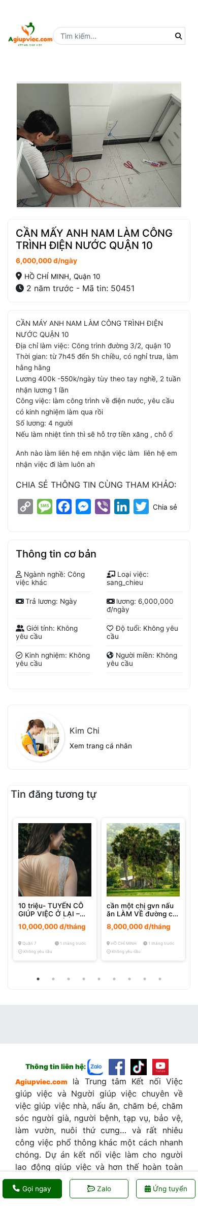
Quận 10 (87, 276)
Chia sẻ (165, 507)
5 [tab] (99, 979)
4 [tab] (84, 979)
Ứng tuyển (169, 1189)
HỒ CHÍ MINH (46, 276)
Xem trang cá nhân (101, 746)
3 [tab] (68, 979)
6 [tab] (114, 979)
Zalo (104, 1189)
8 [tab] (145, 979)
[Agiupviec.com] (98, 1066)
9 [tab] (160, 979)
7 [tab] (129, 979)
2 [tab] (53, 979)
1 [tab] (38, 979)
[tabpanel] (54, 889)
